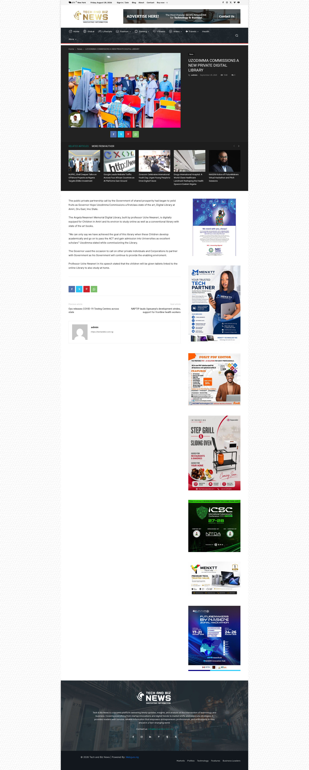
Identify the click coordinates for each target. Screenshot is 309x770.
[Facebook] (223, 3)
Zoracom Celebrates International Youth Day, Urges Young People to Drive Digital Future (154, 177)
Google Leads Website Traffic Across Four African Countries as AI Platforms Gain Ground (119, 177)
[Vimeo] (235, 3)
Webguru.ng (132, 757)
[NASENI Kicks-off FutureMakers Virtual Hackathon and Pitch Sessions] (224, 161)
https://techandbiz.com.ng (102, 332)
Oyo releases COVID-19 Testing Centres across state (94, 310)
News (79, 49)
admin (194, 75)
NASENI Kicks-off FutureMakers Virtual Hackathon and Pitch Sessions (224, 177)
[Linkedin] (150, 737)
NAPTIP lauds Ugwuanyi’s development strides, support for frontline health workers (156, 310)
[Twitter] (231, 3)
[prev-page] (234, 146)
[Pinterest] (128, 134)
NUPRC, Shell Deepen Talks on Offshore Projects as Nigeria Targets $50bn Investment (83, 177)
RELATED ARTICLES (79, 146)
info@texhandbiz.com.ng (160, 729)
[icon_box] (162, 3)
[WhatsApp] (135, 134)
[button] (236, 35)
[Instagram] (227, 3)
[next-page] (238, 146)
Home (71, 49)
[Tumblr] (167, 737)
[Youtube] (238, 3)
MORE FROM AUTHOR (103, 146)
